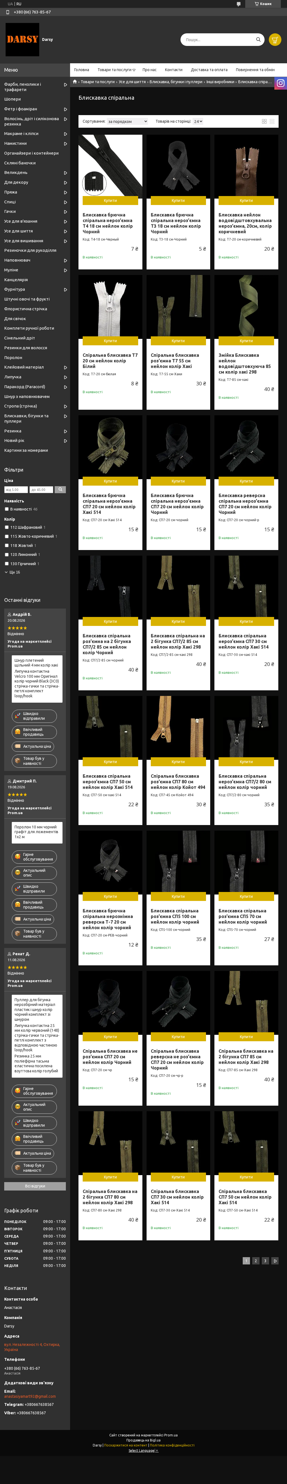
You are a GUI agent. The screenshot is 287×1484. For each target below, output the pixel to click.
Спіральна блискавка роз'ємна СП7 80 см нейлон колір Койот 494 (178, 782)
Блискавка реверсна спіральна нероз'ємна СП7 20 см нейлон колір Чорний (245, 504)
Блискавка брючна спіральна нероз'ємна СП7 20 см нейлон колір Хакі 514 (109, 504)
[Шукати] (258, 39)
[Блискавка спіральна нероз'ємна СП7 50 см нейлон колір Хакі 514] (110, 728)
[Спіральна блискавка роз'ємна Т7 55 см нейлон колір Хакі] (178, 307)
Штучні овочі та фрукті (27, 299)
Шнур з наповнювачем (27, 396)
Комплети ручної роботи (29, 328)
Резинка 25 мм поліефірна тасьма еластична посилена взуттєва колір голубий (36, 1063)
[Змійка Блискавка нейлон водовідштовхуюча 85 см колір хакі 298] (246, 307)
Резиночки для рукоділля (30, 250)
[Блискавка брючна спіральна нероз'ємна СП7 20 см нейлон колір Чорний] (178, 447)
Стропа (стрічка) (20, 406)
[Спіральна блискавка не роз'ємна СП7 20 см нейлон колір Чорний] (110, 1003)
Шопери (12, 99)
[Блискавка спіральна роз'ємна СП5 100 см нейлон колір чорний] (178, 862)
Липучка (12, 376)
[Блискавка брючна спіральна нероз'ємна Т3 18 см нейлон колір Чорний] (178, 167)
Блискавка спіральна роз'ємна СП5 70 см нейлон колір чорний (243, 916)
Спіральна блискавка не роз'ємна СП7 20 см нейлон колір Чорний (110, 1057)
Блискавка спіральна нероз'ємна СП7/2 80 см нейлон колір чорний (245, 782)
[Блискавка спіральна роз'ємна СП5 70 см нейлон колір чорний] (246, 862)
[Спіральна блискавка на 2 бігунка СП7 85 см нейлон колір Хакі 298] (246, 1003)
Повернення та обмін (255, 69)
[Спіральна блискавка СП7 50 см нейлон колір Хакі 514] (246, 1143)
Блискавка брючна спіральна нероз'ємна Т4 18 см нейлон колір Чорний (108, 223)
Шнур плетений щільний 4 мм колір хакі (36, 663)
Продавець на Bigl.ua (143, 1440)
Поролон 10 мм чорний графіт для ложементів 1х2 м (36, 832)
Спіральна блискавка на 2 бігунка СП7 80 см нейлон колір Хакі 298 (110, 1197)
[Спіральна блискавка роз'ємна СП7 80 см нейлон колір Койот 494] (178, 728)
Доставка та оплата (209, 69)
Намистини (15, 143)
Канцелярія (16, 279)
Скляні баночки (20, 162)
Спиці (10, 201)
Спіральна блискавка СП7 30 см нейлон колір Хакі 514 (177, 1197)
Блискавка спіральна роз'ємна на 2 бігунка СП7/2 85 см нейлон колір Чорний (107, 644)
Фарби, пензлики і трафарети (22, 87)
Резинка (12, 430)
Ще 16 (15, 572)
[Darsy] (22, 39)
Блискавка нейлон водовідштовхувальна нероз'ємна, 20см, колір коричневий (245, 223)
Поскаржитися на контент (125, 1445)
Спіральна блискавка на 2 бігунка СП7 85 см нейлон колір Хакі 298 (246, 1057)
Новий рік (14, 440)
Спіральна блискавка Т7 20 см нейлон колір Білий (110, 361)
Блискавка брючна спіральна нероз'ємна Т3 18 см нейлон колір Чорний (176, 223)
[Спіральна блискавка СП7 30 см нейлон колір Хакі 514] (178, 1143)
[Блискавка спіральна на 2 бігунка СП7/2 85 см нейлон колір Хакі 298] (178, 587)
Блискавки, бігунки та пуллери (26, 418)
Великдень (15, 172)
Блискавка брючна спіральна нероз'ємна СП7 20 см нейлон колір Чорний (177, 504)
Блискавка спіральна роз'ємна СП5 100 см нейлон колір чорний (175, 916)
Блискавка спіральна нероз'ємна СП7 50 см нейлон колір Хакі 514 (108, 782)
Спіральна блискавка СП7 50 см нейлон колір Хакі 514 (245, 1197)
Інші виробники (220, 82)
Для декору (16, 182)
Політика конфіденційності (172, 1445)
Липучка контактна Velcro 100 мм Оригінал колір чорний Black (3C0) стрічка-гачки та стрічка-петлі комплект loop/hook (37, 683)
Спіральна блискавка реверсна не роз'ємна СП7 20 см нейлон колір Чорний (177, 1059)
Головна (81, 69)
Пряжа (10, 192)
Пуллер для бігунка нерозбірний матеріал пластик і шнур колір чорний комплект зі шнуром (35, 1010)
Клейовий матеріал (24, 367)
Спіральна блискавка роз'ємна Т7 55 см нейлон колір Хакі (175, 361)
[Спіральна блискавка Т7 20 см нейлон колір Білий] (110, 307)
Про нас (150, 69)
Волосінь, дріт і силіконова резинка (31, 121)
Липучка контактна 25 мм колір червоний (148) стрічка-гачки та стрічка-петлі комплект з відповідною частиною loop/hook (37, 1037)
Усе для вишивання (23, 240)
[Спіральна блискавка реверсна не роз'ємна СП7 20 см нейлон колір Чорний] (178, 1003)
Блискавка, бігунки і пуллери (176, 82)
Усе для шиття (132, 82)
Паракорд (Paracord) (24, 386)
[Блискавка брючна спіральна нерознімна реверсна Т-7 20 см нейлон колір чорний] (110, 862)
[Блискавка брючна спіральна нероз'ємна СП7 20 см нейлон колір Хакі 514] (110, 447)
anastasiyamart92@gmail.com (30, 1396)
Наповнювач (17, 260)
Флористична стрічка (25, 308)
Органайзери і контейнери (31, 153)
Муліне (11, 269)
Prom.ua (171, 1435)
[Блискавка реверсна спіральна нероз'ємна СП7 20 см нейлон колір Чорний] (246, 447)
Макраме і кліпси (21, 133)
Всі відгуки (35, 1186)
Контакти (173, 69)
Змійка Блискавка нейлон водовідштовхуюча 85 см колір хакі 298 (245, 363)
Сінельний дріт (19, 338)
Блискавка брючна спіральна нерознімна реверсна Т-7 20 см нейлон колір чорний (108, 919)
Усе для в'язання (20, 221)
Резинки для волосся (25, 347)
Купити (110, 200)
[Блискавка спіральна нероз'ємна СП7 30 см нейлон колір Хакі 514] (246, 587)
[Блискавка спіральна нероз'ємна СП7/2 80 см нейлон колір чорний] (246, 728)
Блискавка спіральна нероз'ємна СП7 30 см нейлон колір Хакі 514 (244, 641)
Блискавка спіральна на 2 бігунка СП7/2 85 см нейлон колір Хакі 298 (178, 641)
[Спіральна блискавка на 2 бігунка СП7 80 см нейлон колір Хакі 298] (110, 1143)
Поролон (13, 357)
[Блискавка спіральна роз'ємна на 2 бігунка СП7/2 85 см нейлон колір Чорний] (110, 587)
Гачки (10, 211)
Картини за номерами (26, 450)
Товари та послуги (114, 69)
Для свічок (15, 318)
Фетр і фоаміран (20, 108)
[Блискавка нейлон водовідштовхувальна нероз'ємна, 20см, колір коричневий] (246, 167)
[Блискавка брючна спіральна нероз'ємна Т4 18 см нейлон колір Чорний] (110, 167)
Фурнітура (14, 289)
